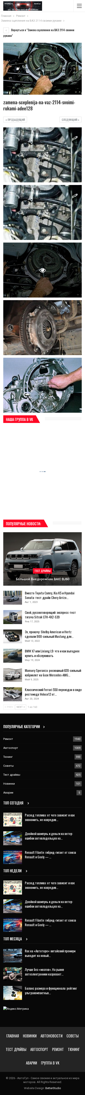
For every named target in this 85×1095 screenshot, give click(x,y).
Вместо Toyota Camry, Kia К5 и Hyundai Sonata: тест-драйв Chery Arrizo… (50, 595)
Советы (8, 765)
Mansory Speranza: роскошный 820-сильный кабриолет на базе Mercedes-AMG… (53, 672)
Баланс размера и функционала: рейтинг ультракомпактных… (51, 990)
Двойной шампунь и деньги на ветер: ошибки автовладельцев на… (49, 835)
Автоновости (52, 1036)
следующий (70, 119)
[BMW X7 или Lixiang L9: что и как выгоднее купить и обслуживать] (12, 656)
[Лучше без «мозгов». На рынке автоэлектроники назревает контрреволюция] (12, 974)
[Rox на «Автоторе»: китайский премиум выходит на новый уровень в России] (12, 956)
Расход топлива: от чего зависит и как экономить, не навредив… (50, 817)
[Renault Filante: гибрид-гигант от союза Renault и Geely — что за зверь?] (12, 857)
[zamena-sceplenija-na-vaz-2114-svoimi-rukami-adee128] (42, 154)
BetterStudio (53, 1088)
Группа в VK (50, 1063)
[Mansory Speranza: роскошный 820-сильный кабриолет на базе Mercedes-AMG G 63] (12, 675)
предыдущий (16, 119)
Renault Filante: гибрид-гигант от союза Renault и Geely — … (50, 854)
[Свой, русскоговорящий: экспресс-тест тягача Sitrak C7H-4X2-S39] (12, 617)
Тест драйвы (42, 571)
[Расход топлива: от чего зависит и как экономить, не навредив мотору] (12, 820)
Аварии (8, 792)
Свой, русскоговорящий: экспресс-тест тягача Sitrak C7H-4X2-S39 (50, 614)
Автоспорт (10, 747)
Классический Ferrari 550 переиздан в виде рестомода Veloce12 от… (53, 691)
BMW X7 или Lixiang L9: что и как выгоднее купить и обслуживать (52, 653)
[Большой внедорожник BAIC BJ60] (42, 559)
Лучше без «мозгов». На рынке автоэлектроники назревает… (44, 971)
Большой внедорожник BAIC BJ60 (42, 579)
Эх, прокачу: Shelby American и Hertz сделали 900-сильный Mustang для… (49, 634)
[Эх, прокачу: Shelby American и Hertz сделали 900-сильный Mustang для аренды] (12, 636)
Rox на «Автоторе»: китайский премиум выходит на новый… (50, 953)
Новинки (9, 783)
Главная (12, 1036)
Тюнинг (8, 756)
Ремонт (8, 739)
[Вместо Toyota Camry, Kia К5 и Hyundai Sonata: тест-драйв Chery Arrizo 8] (12, 598)
